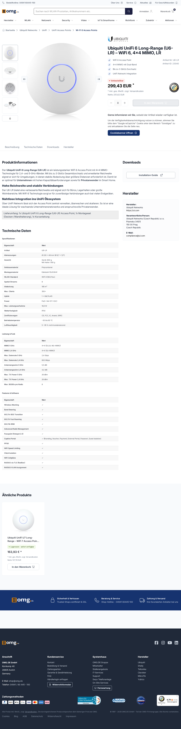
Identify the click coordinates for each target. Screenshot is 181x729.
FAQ (49, 676)
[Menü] (177, 696)
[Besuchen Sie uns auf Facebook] (156, 642)
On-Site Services (100, 683)
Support (96, 676)
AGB (25, 716)
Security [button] (66, 20)
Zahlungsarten (54, 669)
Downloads (53, 147)
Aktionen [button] (169, 20)
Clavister (142, 672)
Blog (16, 716)
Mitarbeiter (98, 666)
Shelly (140, 666)
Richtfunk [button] (130, 20)
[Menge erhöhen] (124, 102)
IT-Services (98, 672)
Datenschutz (37, 716)
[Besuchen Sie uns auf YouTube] (169, 642)
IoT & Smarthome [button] (106, 20)
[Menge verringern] (111, 102)
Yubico (141, 679)
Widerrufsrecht (54, 716)
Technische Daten (33, 147)
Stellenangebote (100, 669)
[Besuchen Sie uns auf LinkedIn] (176, 642)
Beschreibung (12, 147)
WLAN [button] (27, 20)
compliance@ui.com (135, 235)
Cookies (5, 716)
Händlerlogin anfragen (57, 679)
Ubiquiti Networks (28, 30)
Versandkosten (31, 712)
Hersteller (69, 147)
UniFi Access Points (61, 30)
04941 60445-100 (27, 3)
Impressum (71, 716)
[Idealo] (141, 700)
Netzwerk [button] (46, 20)
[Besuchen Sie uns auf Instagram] (163, 642)
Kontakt (50, 662)
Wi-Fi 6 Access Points (86, 30)
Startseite (10, 30)
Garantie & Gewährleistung (59, 672)
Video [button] (84, 20)
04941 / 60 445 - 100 (20, 684)
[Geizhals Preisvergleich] (118, 700)
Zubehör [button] (150, 20)
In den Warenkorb (153, 102)
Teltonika (142, 669)
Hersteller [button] (8, 20)
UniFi (44, 30)
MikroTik (142, 676)
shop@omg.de (16, 681)
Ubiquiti (141, 662)
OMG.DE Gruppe (100, 662)
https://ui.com (132, 210)
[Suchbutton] (129, 11)
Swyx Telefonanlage (102, 679)
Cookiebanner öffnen (121, 132)
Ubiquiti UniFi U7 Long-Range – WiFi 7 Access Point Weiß (22, 539)
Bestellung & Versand (57, 666)
